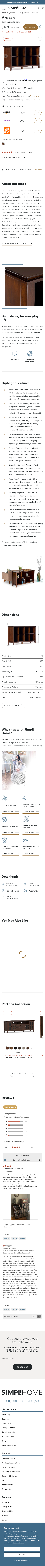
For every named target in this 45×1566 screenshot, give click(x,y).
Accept (22, 1548)
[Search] (37, 8)
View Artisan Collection (14, 243)
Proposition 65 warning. (12, 545)
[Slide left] (5, 56)
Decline (22, 1554)
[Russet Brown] (3, 143)
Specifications (14, 890)
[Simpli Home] (18, 7)
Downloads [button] (25, 169)
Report (22, 1238)
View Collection (20, 1074)
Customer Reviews (11, 158)
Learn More (7, 811)
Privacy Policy (18, 1542)
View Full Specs (11, 705)
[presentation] (20, 1206)
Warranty (33, 890)
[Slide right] (39, 56)
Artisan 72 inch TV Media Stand (19, 1057)
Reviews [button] (38, 169)
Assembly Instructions (12, 884)
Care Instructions (34, 884)
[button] (41, 27)
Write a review (26, 152)
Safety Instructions (12, 897)
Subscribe (22, 1367)
